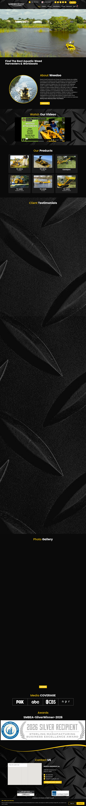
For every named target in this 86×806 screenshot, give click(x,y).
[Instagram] (65, 2)
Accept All (80, 803)
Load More (43, 686)
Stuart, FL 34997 (48, 771)
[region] (43, 802)
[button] (44, 6)
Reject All (72, 803)
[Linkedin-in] (63, 2)
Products (44, 6)
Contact (63, 6)
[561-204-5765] (33, 2)
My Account (69, 6)
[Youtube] (60, 2)
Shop (74, 6)
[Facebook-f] (55, 2)
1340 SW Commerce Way (50, 770)
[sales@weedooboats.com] (61, 779)
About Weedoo (56, 6)
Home (39, 6)
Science (49, 6)
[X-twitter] (58, 2)
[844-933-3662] (61, 777)
